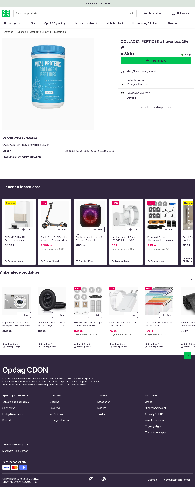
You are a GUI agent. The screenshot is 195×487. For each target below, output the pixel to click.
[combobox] (75, 13)
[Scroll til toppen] (187, 355)
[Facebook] (103, 479)
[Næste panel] (189, 194)
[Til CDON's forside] (6, 13)
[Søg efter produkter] (131, 13)
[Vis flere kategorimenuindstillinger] (191, 23)
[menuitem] (12, 23)
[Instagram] (91, 479)
